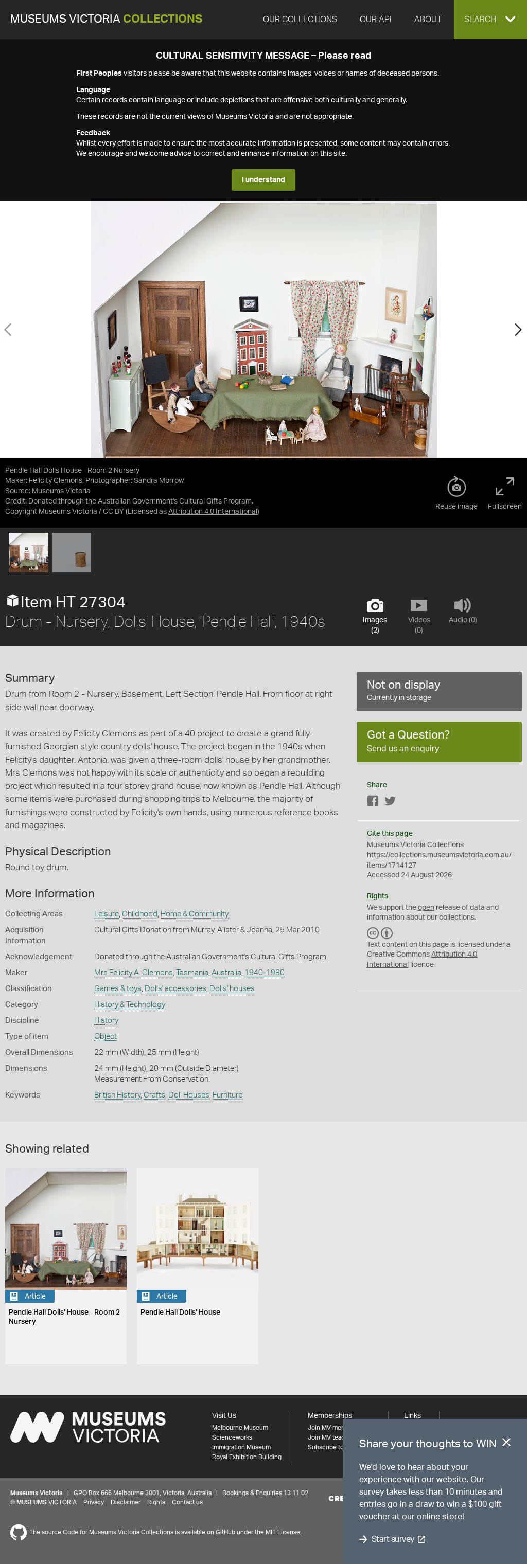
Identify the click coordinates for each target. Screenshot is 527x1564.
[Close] (506, 1444)
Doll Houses (188, 1095)
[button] (490, 19)
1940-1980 (264, 973)
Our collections (300, 19)
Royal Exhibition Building (247, 1457)
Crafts (154, 1095)
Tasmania (192, 973)
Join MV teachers (332, 1437)
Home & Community (195, 914)
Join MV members (333, 1428)
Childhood (139, 914)
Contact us (187, 1502)
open (426, 907)
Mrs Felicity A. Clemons (133, 973)
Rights (156, 1502)
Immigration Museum (241, 1447)
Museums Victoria (106, 19)
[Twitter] (390, 803)
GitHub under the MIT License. (259, 1532)
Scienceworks (232, 1437)
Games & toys (118, 989)
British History (117, 1095)
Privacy (93, 1502)
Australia (226, 973)
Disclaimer (125, 1502)
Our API (376, 19)
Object (105, 1036)
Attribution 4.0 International (212, 511)
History (106, 1020)
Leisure (106, 914)
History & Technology (129, 1005)
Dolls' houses (232, 989)
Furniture (227, 1095)
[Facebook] (373, 803)
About (428, 19)
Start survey (393, 1539)
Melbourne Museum (240, 1428)
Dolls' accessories (175, 989)
